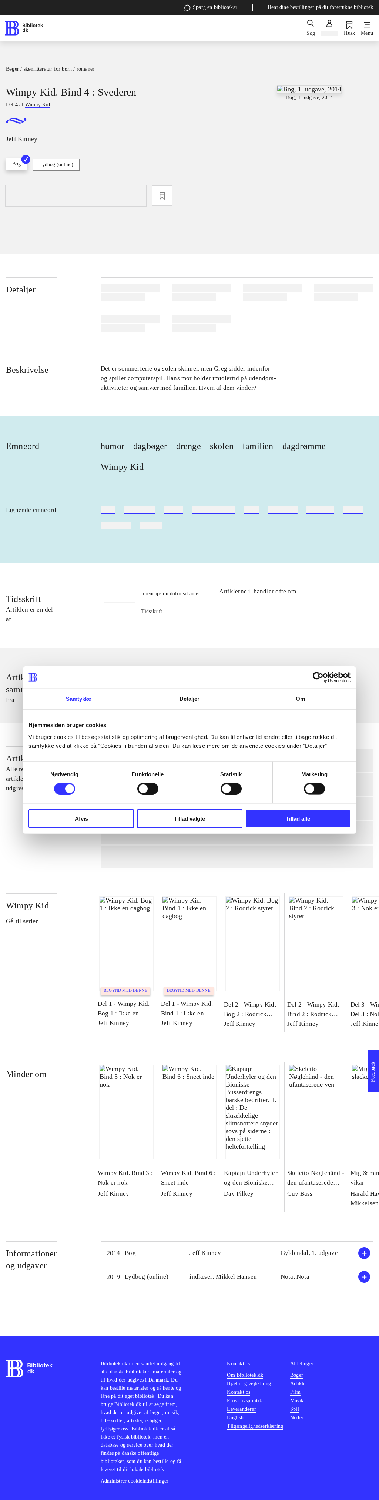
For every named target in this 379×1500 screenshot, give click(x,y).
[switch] (147, 789)
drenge (188, 446)
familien (258, 446)
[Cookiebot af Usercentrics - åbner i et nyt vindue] (318, 677)
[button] (237, 1253)
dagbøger (150, 446)
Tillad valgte (189, 818)
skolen (222, 446)
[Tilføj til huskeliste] (162, 195)
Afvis (81, 818)
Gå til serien (22, 921)
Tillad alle (298, 818)
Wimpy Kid (122, 467)
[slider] (309, 140)
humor (112, 446)
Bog (16, 164)
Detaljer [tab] (190, 699)
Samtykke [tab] (78, 699)
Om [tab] (300, 699)
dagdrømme (304, 446)
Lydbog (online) (56, 164)
